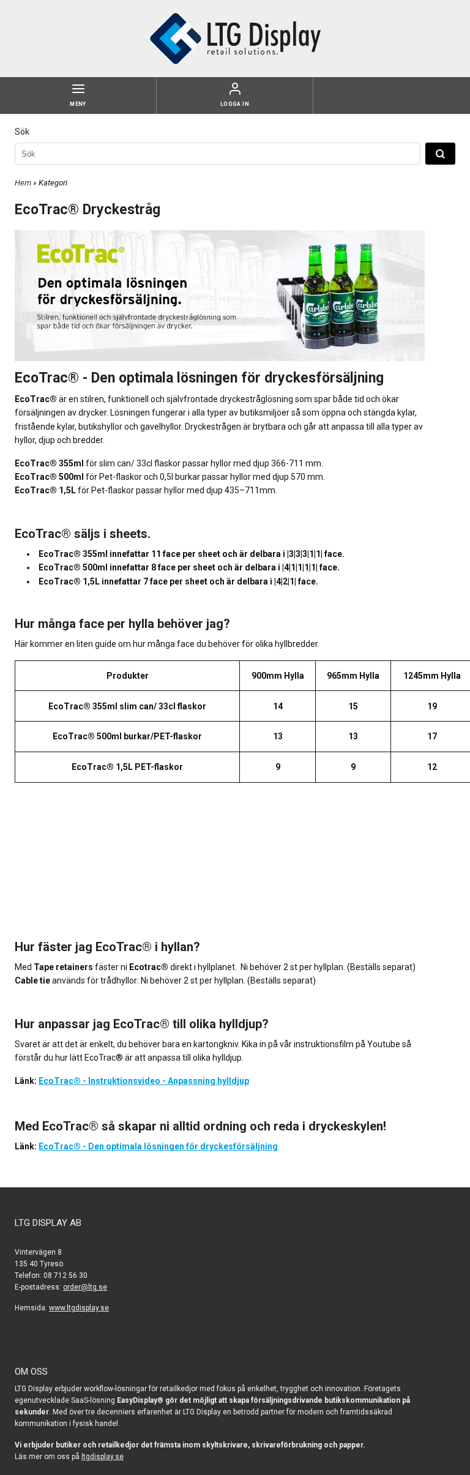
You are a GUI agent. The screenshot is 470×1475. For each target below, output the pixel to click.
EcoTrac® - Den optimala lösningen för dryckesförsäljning (158, 1146)
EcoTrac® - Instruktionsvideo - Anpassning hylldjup (144, 1081)
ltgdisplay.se (102, 1456)
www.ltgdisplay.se (79, 1308)
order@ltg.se (85, 1287)
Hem (23, 182)
